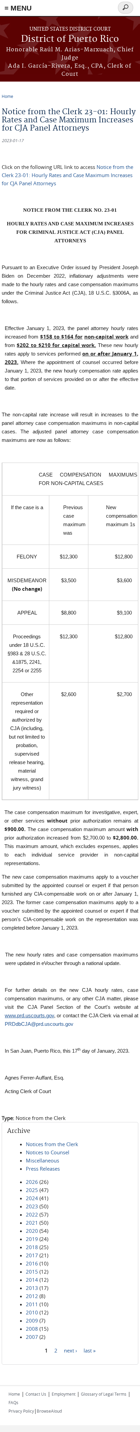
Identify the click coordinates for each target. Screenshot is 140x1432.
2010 (32, 1312)
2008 (32, 1328)
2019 (32, 1239)
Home (7, 96)
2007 (32, 1336)
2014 (32, 1279)
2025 (32, 1190)
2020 (32, 1230)
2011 (32, 1304)
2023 (32, 1206)
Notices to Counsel (47, 1152)
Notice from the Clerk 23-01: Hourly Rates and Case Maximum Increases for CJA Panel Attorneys (67, 175)
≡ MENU (18, 8)
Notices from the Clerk (52, 1144)
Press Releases (43, 1168)
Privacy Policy (21, 1411)
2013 (32, 1287)
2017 (32, 1255)
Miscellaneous (42, 1160)
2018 (32, 1247)
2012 (32, 1296)
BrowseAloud (49, 1411)
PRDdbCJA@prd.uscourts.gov (39, 1024)
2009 (32, 1320)
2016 (32, 1263)
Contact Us (35, 1394)
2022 (32, 1214)
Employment (63, 1394)
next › (70, 1350)
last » (89, 1350)
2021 (32, 1222)
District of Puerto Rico (70, 39)
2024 (32, 1198)
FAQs (13, 1402)
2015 (32, 1271)
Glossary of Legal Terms (103, 1394)
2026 (32, 1181)
